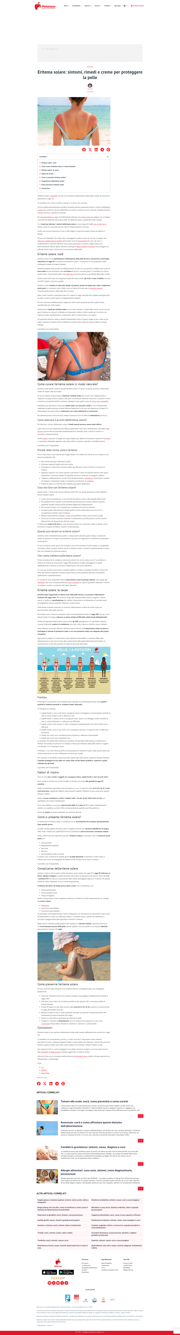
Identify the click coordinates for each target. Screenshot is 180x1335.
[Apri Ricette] (91, 6)
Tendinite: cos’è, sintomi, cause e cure (53, 1240)
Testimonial (105, 1265)
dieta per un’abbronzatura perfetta (50, 241)
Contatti (84, 1270)
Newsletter (126, 1268)
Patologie (90, 67)
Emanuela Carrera (80, 1056)
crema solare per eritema (90, 217)
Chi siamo (85, 1263)
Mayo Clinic (45, 1073)
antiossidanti (82, 241)
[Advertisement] (90, 26)
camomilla (104, 401)
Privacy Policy (128, 1263)
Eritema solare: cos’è (49, 163)
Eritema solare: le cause (50, 170)
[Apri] (127, 6)
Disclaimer (85, 1272)
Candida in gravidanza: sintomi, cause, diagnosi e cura (93, 1147)
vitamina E (89, 478)
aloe (98, 401)
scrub (68, 516)
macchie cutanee (96, 288)
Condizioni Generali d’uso (109, 1270)
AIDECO (44, 1070)
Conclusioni (46, 188)
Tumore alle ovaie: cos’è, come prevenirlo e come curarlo (94, 1101)
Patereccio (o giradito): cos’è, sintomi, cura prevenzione (60, 1215)
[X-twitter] (62, 1283)
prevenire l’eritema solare (49, 217)
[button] (84, 150)
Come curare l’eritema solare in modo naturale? (59, 166)
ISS (42, 1068)
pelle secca (70, 274)
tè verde (107, 438)
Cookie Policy (127, 1265)
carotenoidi (45, 1024)
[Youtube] (58, 1283)
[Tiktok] (66, 1283)
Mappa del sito (128, 1270)
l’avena (44, 438)
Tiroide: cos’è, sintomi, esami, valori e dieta (55, 1233)
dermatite (54, 196)
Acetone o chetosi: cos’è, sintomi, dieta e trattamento (59, 1225)
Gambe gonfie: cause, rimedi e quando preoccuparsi (59, 1220)
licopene (91, 246)
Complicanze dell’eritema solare (53, 181)
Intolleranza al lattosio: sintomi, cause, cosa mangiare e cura (115, 1220)
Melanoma (45, 905)
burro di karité (73, 582)
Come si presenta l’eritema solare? (54, 177)
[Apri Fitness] (110, 6)
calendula (41, 582)
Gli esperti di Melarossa (89, 1268)
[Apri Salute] (100, 6)
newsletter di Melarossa (49, 1052)
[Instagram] (54, 1283)
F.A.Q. (103, 1268)
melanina (90, 481)
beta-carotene (82, 246)
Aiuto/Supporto (106, 1263)
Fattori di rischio (48, 174)
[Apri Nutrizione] (81, 6)
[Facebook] (49, 1283)
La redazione (86, 1265)
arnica (93, 401)
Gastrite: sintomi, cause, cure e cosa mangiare (110, 1240)
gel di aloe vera (99, 224)
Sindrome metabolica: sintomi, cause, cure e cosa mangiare (115, 1200)
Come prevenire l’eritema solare (52, 185)
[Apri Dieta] (68, 6)
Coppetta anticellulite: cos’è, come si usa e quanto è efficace (115, 1215)
